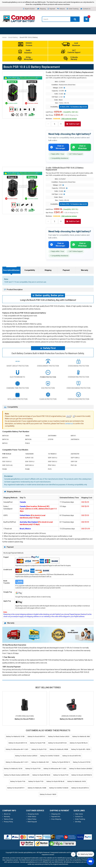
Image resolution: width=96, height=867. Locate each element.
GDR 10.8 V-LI (52, 458)
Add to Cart (74, 124)
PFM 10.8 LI (52, 465)
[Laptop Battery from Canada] (18, 21)
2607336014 (75, 439)
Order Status (32, 816)
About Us (7, 814)
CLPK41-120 (29, 458)
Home (4, 37)
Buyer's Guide (29, 9)
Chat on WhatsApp (82, 147)
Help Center (79, 814)
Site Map (78, 822)
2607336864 (52, 435)
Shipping (43, 9)
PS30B (4, 469)
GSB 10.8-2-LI (52, 461)
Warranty (84, 270)
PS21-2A (74, 465)
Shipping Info (55, 814)
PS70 (49, 469)
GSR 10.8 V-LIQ (7, 465)
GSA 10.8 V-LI (29, 461)
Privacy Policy (8, 822)
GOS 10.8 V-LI (6, 461)
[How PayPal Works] (84, 837)
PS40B (27, 469)
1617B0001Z (52, 454)
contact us (69, 423)
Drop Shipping (56, 819)
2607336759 (75, 454)
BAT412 (4, 443)
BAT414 (4, 458)
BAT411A (5, 439)
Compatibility (29, 270)
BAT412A (5, 435)
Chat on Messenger (60, 147)
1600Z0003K (29, 454)
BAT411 (73, 435)
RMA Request (32, 822)
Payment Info (55, 816)
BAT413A (28, 439)
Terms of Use (8, 819)
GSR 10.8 (74, 461)
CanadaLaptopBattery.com (27, 852)
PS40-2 (27, 443)
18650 (27, 435)
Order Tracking (73, 9)
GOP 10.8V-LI (75, 458)
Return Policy (32, 819)
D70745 (50, 439)
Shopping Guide (33, 814)
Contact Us (86, 9)
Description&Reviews (11, 270)
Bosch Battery (13, 37)
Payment (52, 9)
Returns (62, 9)
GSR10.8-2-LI (29, 465)
